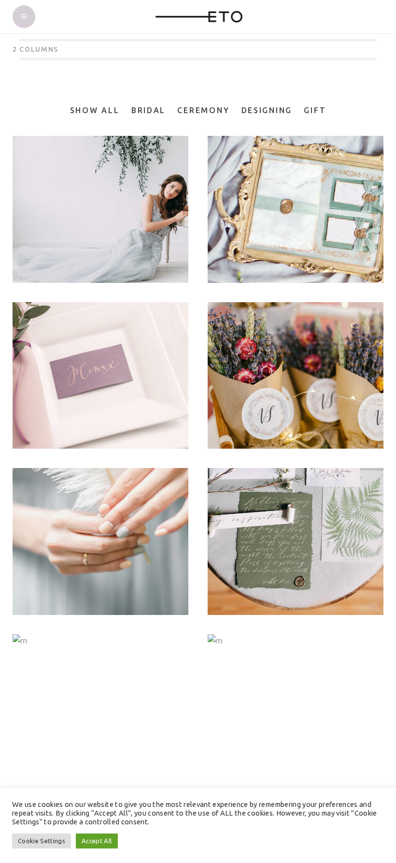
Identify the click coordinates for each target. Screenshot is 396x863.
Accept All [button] (97, 840)
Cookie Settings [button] (41, 840)
